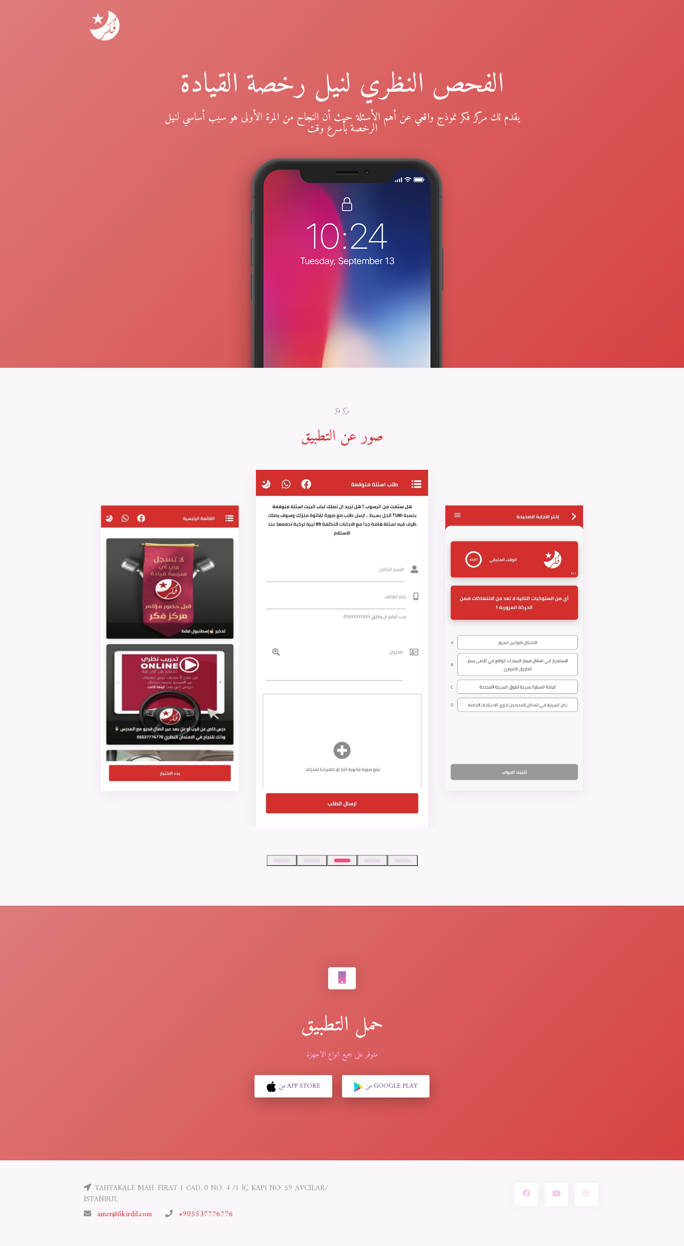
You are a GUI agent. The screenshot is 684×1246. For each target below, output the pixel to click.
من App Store (299, 1086)
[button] (282, 860)
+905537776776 (206, 1214)
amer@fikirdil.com (124, 1214)
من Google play (391, 1086)
